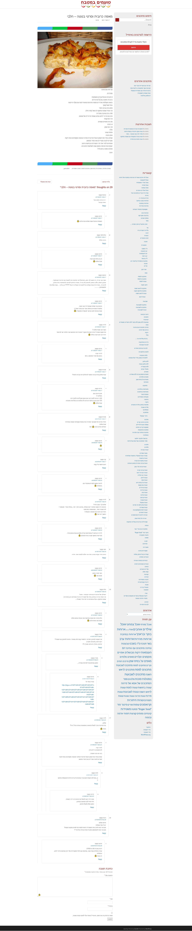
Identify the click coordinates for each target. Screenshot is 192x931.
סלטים (146, 444)
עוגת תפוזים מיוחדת (136, 139)
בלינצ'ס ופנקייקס (143, 215)
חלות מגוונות (143, 355)
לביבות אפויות (144, 604)
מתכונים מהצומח (143, 430)
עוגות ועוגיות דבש (142, 473)
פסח (146, 273)
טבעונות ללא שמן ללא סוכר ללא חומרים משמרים (133, 322)
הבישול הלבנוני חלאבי (140, 438)
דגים (147, 233)
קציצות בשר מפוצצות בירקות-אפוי (140, 88)
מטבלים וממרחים (143, 397)
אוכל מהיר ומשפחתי (142, 182)
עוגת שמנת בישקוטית (144, 93)
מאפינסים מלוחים (143, 389)
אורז (146, 593)
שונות (146, 585)
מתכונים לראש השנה (140, 291)
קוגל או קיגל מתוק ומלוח (141, 554)
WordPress (149, 929)
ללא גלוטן (145, 361)
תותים (146, 602)
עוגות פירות (143, 490)
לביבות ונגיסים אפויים (140, 348)
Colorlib (136, 929)
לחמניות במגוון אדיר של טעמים (138, 358)
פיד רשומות (147, 730)
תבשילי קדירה (144, 587)
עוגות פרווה (143, 495)
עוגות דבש (142, 297)
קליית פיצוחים (144, 569)
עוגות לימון (144, 478)
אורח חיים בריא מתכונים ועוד (139, 193)
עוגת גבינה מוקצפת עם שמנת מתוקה (131, 136)
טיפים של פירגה (143, 330)
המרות (146, 235)
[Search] (117, 20)
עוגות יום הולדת (142, 475)
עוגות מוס (144, 480)
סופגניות (143, 245)
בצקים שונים (144, 218)
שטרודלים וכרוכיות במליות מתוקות (137, 522)
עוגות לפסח (142, 281)
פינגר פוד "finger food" (141, 532)
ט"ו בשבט (144, 248)
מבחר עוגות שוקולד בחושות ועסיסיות (136, 456)
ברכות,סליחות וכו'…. (141, 338)
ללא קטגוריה (144, 366)
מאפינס (146, 382)
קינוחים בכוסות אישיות (140, 560)
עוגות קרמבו (143, 497)
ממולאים (145, 410)
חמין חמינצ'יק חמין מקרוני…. (138, 224)
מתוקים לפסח (142, 276)
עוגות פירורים (143, 487)
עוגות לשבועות (142, 310)
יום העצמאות (143, 253)
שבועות (145, 301)
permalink (66, 168)
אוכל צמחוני (144, 188)
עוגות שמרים (143, 507)
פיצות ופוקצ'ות (144, 535)
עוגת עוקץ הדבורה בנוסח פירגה (133, 131)
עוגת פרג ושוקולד (45, 182)
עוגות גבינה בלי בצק (140, 467)
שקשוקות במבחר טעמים (140, 209)
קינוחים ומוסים (144, 557)
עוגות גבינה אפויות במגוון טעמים (137, 463)
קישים (146, 566)
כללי (147, 335)
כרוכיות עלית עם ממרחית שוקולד (140, 91)
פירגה (97, 20)
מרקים (146, 419)
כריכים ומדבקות (143, 342)
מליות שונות (144, 407)
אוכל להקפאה (144, 180)
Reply (104, 206)
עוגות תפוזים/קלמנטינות (140, 510)
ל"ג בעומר (144, 258)
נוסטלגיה (145, 435)
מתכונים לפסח (85, 168)
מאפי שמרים (143, 453)
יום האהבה (144, 251)
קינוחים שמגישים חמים (141, 564)
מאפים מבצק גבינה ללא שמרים (139, 374)
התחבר (148, 727)
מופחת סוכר (144, 394)
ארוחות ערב (144, 213)
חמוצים (146, 317)
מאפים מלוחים (107, 168)
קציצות (146, 574)
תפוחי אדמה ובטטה (141, 598)
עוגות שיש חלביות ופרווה (140, 505)
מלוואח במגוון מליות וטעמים (139, 405)
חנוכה (145, 241)
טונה (147, 325)
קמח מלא (145, 572)
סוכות (79, 168)
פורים (145, 266)
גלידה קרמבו (106, 182)
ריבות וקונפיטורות (143, 582)
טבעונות (146, 319)
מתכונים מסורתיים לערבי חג (138, 261)
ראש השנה (144, 285)
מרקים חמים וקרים (142, 422)
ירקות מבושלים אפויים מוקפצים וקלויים (135, 596)
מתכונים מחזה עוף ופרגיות (140, 432)
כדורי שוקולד (143, 416)
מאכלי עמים (144, 369)
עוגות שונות (143, 500)
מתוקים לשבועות (141, 305)
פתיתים (145, 544)
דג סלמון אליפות (145, 96)
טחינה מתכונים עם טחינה (140, 327)
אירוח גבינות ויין (143, 198)
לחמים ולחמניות (143, 352)
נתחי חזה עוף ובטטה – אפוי (134, 134)
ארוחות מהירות (143, 206)
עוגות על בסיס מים (141, 482)
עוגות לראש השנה (141, 293)
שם (111, 899)
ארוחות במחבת (143, 203)
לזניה (145, 541)
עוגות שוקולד (143, 502)
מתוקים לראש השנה (140, 288)
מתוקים (145, 385)
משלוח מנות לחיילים (142, 425)
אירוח (146, 195)
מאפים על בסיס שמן (96, 168)
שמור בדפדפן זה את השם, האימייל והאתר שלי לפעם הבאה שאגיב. (92, 915)
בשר (147, 221)
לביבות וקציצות (143, 345)
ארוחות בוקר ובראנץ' (142, 201)
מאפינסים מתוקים (142, 392)
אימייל (110, 906)
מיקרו (146, 402)
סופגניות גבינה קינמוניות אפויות (133, 129)
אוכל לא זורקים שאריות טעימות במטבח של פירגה (133, 177)
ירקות (146, 332)
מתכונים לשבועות (141, 307)
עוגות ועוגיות (144, 450)
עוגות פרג (144, 492)
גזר (147, 228)
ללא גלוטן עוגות (143, 364)
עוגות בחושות (143, 458)
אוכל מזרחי (145, 185)
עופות (146, 525)
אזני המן (143, 269)
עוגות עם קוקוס (142, 485)
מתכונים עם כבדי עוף (141, 529)
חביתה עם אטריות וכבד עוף (142, 85)
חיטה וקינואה (144, 314)
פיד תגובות (147, 732)
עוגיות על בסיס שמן (140, 518)
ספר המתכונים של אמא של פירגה (137, 441)
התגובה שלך (108, 875)
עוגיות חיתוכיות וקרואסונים (139, 515)
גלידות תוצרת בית (143, 230)
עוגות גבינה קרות (142, 470)
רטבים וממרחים (143, 579)
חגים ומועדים (144, 238)
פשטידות (74, 168)
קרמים (146, 577)
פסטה (146, 538)
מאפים (146, 372)
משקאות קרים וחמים (142, 427)
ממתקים (145, 412)
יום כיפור (144, 256)
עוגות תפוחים (143, 512)
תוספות (146, 590)
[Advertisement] (134, 67)
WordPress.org (145, 735)
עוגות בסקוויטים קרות (140, 461)
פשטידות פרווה (142, 551)
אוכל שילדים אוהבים (142, 190)
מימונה (146, 399)
